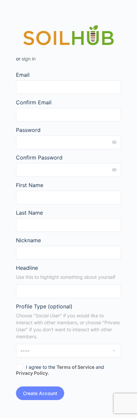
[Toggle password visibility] (114, 142)
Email (23, 74)
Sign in (29, 58)
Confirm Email (34, 102)
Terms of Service (75, 367)
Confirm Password (39, 157)
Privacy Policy (32, 373)
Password (28, 130)
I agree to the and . (60, 369)
